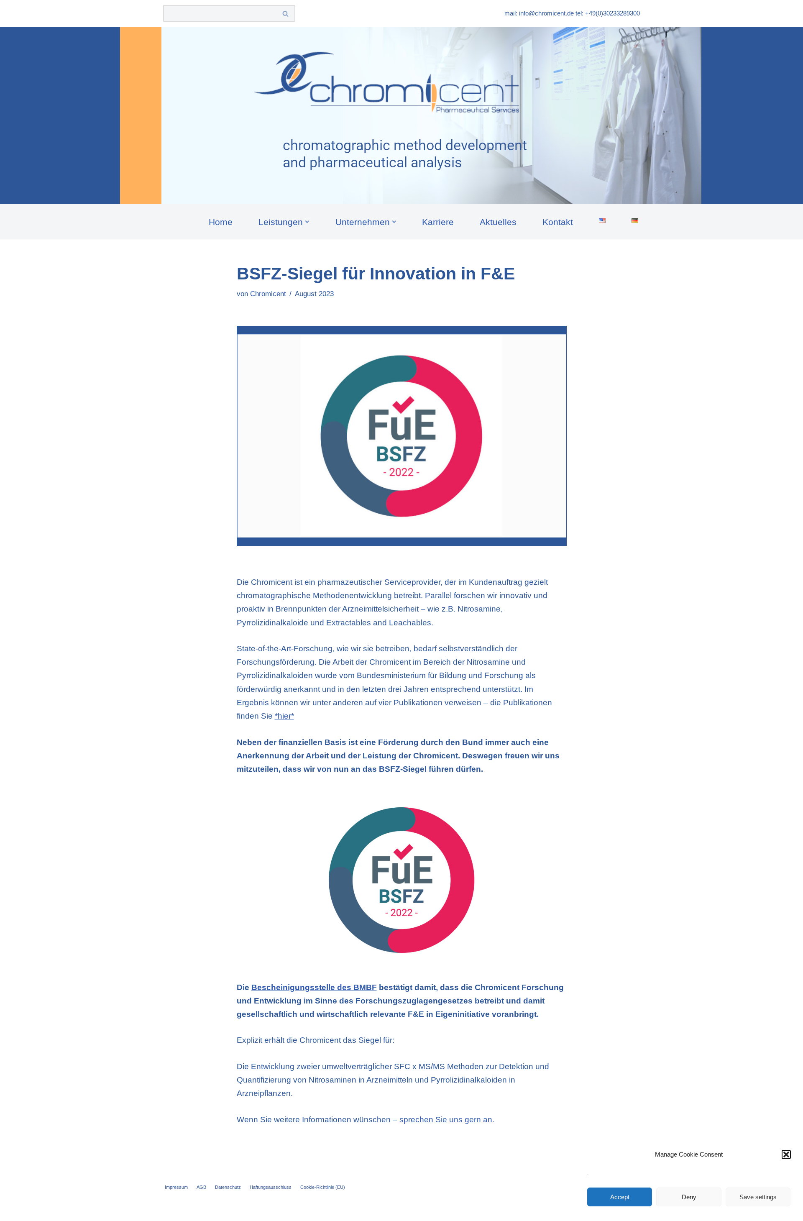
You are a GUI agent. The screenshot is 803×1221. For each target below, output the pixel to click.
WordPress (265, 1209)
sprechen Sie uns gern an (445, 1119)
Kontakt (557, 222)
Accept (619, 1197)
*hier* (284, 716)
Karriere (438, 222)
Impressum (176, 1187)
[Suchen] (285, 13)
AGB (201, 1187)
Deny (689, 1197)
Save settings (758, 1197)
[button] (786, 1154)
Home (221, 222)
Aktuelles (498, 222)
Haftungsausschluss (271, 1187)
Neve (172, 1209)
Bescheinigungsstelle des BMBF (314, 987)
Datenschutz (228, 1187)
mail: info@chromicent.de (539, 13)
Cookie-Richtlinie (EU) (322, 1187)
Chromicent (268, 294)
